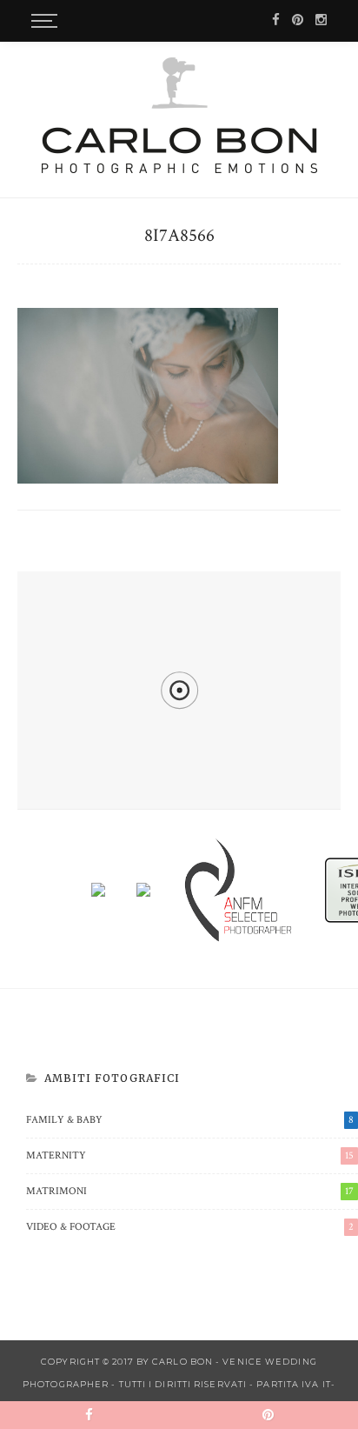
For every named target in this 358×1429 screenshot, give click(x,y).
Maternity (190, 1155)
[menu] (41, 20)
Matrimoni (190, 1191)
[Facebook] (276, 20)
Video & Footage (190, 1226)
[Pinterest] (297, 20)
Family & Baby (190, 1119)
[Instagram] (321, 20)
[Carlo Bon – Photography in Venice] (179, 115)
